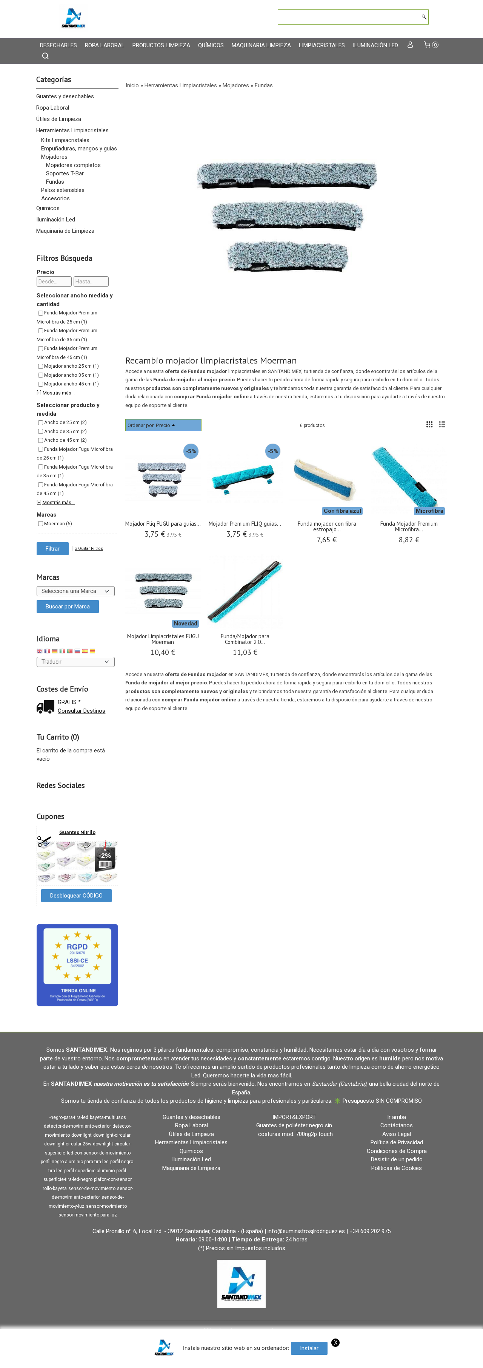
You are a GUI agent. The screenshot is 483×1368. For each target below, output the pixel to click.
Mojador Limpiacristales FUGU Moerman (163, 639)
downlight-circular (112, 1135)
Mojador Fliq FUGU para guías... (163, 523)
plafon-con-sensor (113, 1179)
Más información (442, 1360)
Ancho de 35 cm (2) (65, 431)
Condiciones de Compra (397, 1151)
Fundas (55, 181)
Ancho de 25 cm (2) (65, 422)
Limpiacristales (322, 45)
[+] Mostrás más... (56, 393)
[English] (40, 652)
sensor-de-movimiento (91, 1188)
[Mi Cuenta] (410, 45)
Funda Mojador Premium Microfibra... (409, 526)
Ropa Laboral (105, 45)
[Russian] (77, 652)
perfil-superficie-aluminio (89, 1170)
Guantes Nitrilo (77, 832)
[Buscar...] (45, 56)
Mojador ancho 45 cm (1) (71, 384)
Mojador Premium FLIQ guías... (245, 523)
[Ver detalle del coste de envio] (47, 707)
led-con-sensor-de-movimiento (99, 1153)
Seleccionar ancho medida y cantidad (75, 300)
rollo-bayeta (55, 1188)
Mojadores (54, 156)
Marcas (46, 514)
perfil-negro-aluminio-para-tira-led (75, 1161)
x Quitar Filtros (89, 548)
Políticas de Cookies (396, 1168)
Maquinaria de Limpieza (65, 230)
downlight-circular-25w (67, 1144)
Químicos (211, 45)
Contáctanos (396, 1125)
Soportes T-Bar (65, 173)
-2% (105, 855)
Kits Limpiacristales (65, 140)
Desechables (58, 45)
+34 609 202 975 (370, 1231)
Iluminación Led (375, 45)
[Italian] (62, 652)
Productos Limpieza (161, 45)
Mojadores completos (73, 165)
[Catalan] (93, 652)
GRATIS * (69, 702)
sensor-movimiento (106, 1206)
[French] (47, 652)
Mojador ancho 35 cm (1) (71, 375)
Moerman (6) (58, 523)
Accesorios (55, 198)
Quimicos (48, 208)
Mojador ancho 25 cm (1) (71, 366)
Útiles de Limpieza (58, 119)
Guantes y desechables (65, 96)
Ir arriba (396, 1117)
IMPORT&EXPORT (294, 1117)
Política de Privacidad (397, 1142)
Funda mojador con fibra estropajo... (327, 526)
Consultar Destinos (81, 710)
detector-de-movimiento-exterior (77, 1126)
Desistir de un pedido (397, 1159)
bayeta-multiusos (108, 1117)
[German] (55, 652)
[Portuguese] (70, 652)
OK (413, 1360)
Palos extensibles (63, 190)
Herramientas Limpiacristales (72, 130)
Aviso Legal (396, 1134)
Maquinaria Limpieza (261, 45)
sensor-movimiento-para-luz (87, 1215)
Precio (45, 272)
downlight (81, 1135)
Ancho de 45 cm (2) (65, 440)
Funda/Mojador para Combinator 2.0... (245, 639)
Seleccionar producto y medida (68, 409)
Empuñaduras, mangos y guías (79, 148)
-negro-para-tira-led (68, 1117)
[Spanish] (85, 652)
